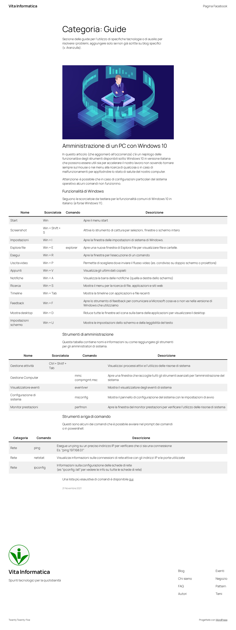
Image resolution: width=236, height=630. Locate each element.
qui (131, 479)
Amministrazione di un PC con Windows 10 (114, 146)
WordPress (221, 619)
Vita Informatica (23, 6)
